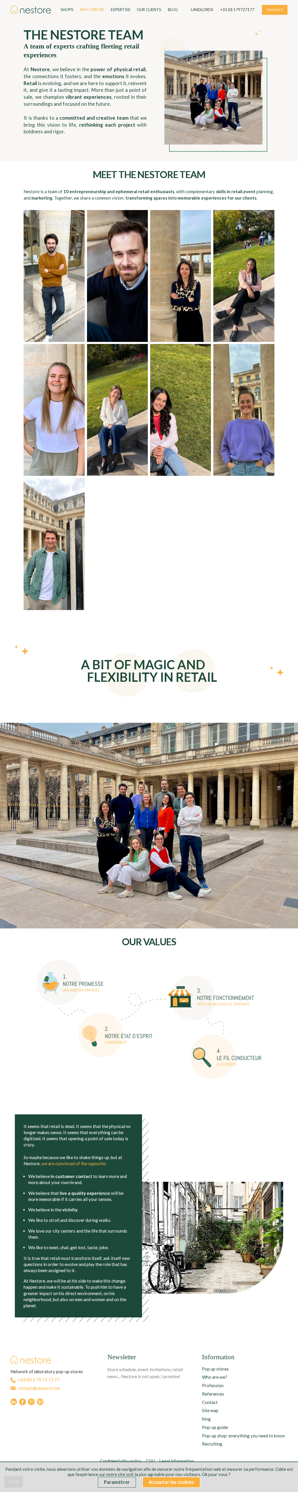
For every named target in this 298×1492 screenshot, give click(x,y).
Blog (173, 9)
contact (274, 10)
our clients (149, 9)
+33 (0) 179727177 (237, 9)
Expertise (120, 9)
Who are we (92, 9)
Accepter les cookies (171, 1482)
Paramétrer (117, 1482)
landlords (202, 9)
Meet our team (174, 1167)
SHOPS (67, 9)
